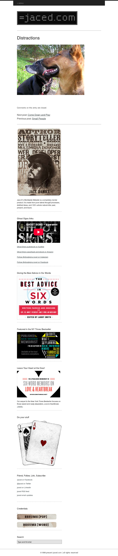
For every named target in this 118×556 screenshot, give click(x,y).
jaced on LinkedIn (24, 487)
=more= (20, 406)
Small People (39, 118)
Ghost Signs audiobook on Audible (30, 246)
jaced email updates (25, 495)
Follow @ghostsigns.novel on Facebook (32, 262)
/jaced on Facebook (24, 479)
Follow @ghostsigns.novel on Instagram (32, 257)
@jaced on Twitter (24, 483)
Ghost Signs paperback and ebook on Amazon (35, 252)
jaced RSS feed (23, 491)
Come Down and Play (39, 114)
